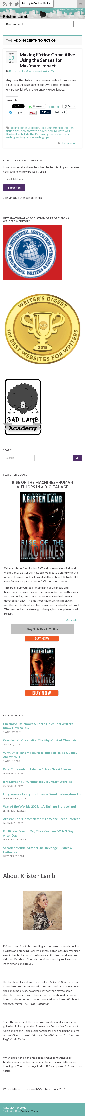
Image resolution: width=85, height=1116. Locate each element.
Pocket (54, 106)
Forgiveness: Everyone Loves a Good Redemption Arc (42, 794)
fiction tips (13, 131)
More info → (73, 620)
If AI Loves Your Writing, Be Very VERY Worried (37, 781)
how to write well (59, 131)
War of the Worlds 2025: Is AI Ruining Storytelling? (39, 806)
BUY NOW (42, 638)
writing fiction (25, 137)
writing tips (42, 137)
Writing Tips (49, 71)
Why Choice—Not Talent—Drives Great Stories (37, 769)
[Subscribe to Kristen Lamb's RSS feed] (5, 3)
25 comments (70, 143)
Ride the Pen (32, 134)
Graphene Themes (30, 1111)
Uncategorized (34, 71)
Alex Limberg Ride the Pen (57, 127)
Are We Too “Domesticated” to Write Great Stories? (41, 819)
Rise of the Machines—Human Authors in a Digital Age (42, 484)
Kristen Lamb (15, 24)
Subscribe (14, 187)
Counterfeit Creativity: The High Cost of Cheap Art (40, 740)
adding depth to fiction (25, 127)
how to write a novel (34, 131)
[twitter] (17, 3)
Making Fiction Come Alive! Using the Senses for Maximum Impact (48, 60)
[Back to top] (76, 1107)
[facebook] (10, 3)
